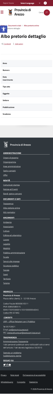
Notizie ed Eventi (10, 189)
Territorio (7, 278)
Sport (5, 274)
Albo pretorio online (31, 25)
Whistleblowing (7, 382)
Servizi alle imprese (11, 261)
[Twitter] (4, 365)
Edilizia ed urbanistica (12, 235)
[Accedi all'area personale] (45, 3)
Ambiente (7, 222)
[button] (3, 29)
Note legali (14, 375)
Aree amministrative (12, 166)
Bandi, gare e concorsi (12, 193)
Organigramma (9, 162)
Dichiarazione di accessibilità (34, 375)
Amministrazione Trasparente (15, 341)
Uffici (5, 175)
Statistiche (33, 382)
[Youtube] (9, 365)
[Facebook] (7, 365)
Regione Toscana (8, 3)
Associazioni (8, 226)
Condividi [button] (7, 44)
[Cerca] (47, 12)
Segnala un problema (12, 352)
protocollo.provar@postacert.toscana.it (23, 332)
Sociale (6, 270)
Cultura (6, 230)
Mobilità (6, 248)
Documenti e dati (14, 25)
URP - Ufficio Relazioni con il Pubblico (19, 321)
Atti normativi (9, 212)
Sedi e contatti (9, 170)
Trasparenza (8, 203)
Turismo (6, 283)
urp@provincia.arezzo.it (18, 329)
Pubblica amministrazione (14, 252)
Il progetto (21, 382)
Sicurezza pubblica (11, 265)
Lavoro (6, 239)
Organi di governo (10, 157)
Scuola (6, 257)
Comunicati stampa (11, 184)
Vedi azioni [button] (19, 44)
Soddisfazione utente (12, 355)
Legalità (6, 244)
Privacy (4, 375)
